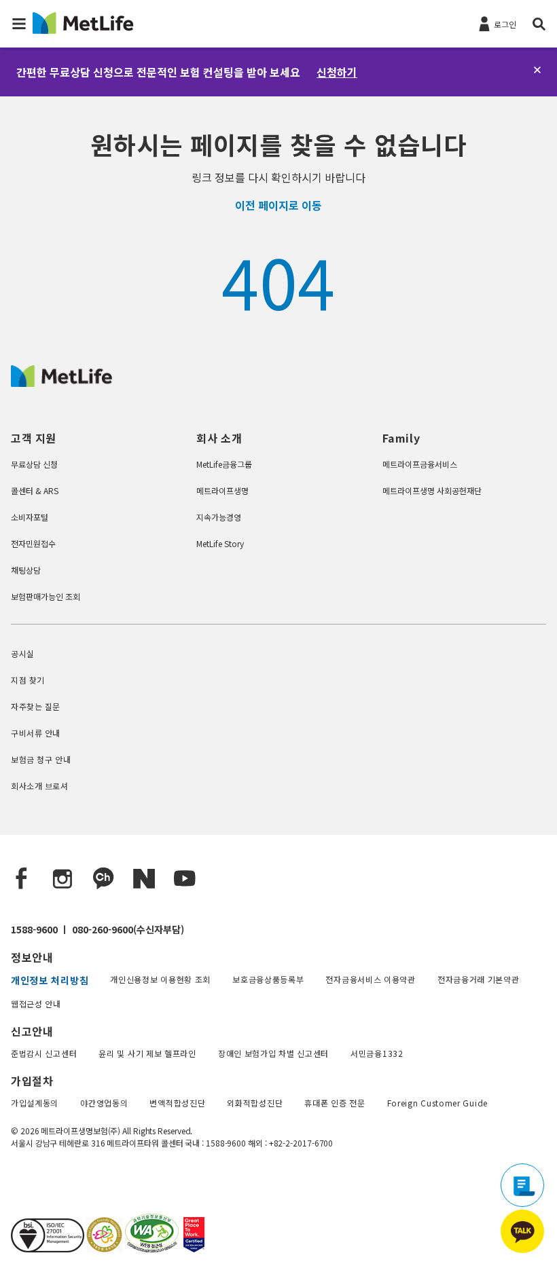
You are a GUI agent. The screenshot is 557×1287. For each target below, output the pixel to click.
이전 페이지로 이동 (278, 205)
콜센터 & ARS (34, 490)
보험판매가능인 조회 (45, 596)
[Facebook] (22, 879)
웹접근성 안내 (36, 1003)
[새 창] (103, 1247)
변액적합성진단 (177, 1102)
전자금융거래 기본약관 (478, 979)
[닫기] (537, 70)
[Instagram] (62, 879)
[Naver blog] (144, 879)
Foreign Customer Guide (437, 1102)
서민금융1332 (377, 1053)
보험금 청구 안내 (41, 759)
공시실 (23, 653)
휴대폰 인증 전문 (334, 1102)
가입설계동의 (34, 1102)
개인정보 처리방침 (49, 980)
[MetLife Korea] (61, 382)
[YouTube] (185, 879)
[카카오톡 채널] (103, 879)
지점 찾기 (28, 680)
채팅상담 (26, 570)
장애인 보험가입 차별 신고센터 (273, 1053)
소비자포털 (29, 517)
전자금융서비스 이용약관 (370, 979)
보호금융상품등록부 (268, 979)
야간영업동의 (104, 1102)
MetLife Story (220, 543)
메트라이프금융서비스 (419, 464)
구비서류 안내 (35, 733)
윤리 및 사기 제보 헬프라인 (147, 1053)
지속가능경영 (218, 517)
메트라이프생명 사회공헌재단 (432, 490)
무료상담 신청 (34, 464)
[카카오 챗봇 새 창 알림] (522, 1231)
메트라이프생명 (222, 490)
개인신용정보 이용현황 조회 (160, 979)
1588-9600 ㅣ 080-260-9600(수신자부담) (97, 929)
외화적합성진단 (255, 1102)
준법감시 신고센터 (44, 1053)
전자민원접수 (33, 543)
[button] (19, 24)
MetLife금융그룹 (224, 464)
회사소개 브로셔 (40, 785)
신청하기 (337, 72)
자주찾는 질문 (35, 706)
